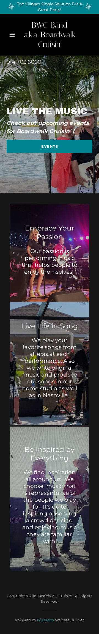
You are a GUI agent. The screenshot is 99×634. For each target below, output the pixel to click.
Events (49, 146)
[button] (12, 34)
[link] (50, 34)
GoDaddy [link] (45, 620)
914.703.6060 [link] (24, 62)
